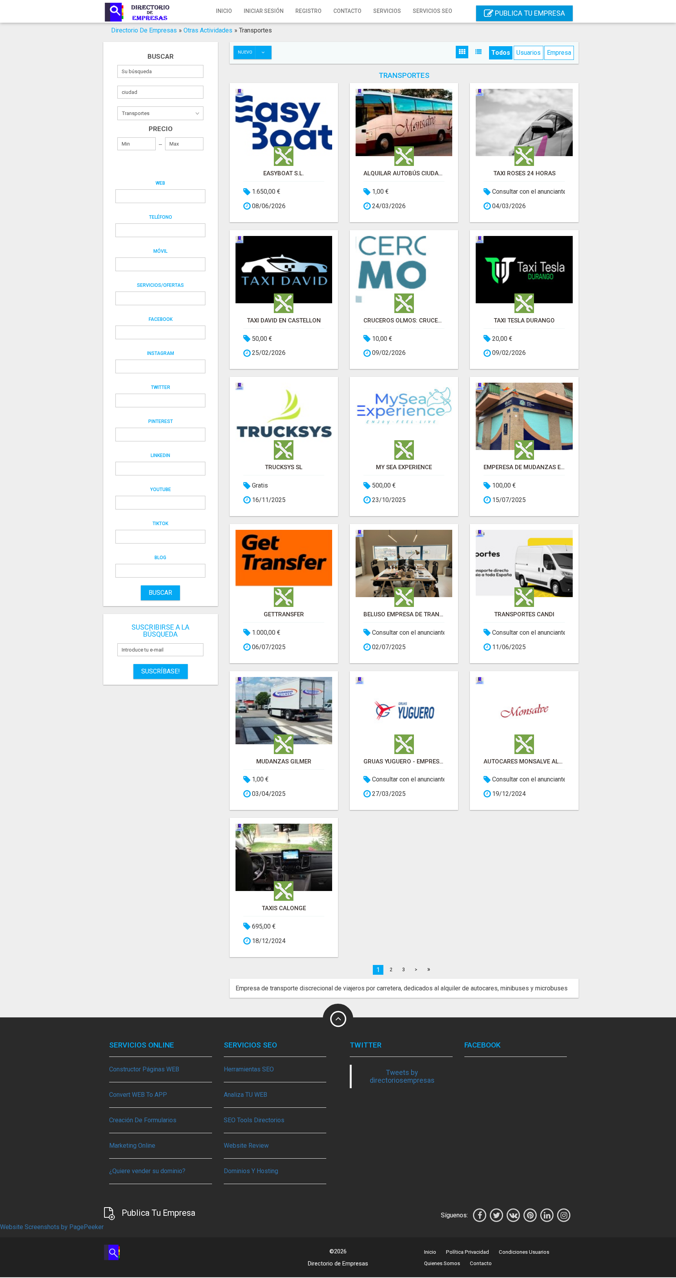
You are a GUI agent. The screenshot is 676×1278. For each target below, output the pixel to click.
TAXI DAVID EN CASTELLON (284, 320)
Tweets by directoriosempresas (402, 1076)
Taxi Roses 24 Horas (524, 173)
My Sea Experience (404, 467)
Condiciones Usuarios (524, 1252)
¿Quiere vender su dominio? (147, 1171)
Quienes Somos (442, 1263)
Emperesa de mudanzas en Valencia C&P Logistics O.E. (524, 467)
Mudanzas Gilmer (283, 761)
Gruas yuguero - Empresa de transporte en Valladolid (403, 761)
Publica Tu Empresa (529, 13)
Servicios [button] (387, 11)
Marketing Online (132, 1145)
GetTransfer (284, 614)
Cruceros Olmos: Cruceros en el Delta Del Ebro (403, 320)
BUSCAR (160, 592)
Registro (308, 11)
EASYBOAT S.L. (283, 173)
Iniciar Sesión (264, 11)
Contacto (347, 11)
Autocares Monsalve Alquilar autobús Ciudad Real (524, 761)
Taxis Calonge (284, 908)
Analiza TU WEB (245, 1094)
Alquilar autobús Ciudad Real (403, 173)
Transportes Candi (524, 614)
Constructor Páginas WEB (144, 1069)
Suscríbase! (160, 671)
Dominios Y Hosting (251, 1171)
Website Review (246, 1145)
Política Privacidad (467, 1252)
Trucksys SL (283, 467)
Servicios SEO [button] (432, 11)
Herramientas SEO (249, 1069)
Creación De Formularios (142, 1120)
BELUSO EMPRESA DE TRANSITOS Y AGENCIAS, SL (403, 614)
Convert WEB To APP (138, 1094)
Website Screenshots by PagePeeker (52, 1227)
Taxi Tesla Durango (524, 320)
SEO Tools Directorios (254, 1120)
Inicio (224, 11)
